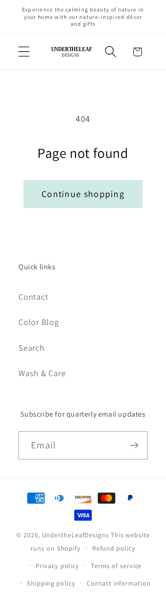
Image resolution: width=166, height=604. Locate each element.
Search (31, 347)
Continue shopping (83, 194)
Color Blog (38, 321)
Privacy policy (57, 565)
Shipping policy (51, 583)
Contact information (118, 583)
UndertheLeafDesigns (75, 534)
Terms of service (116, 565)
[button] (24, 52)
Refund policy (114, 548)
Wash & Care (42, 372)
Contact (33, 296)
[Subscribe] (134, 445)
